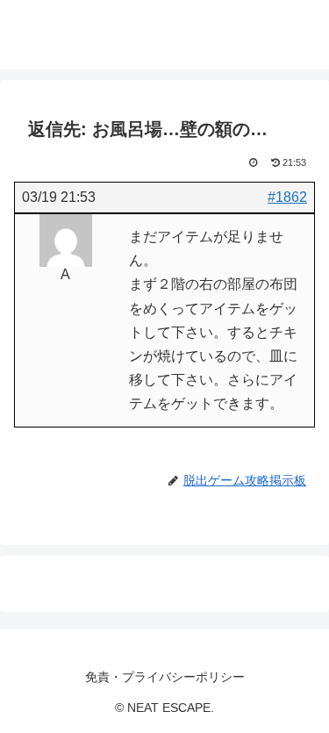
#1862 (287, 197)
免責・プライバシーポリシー (165, 677)
